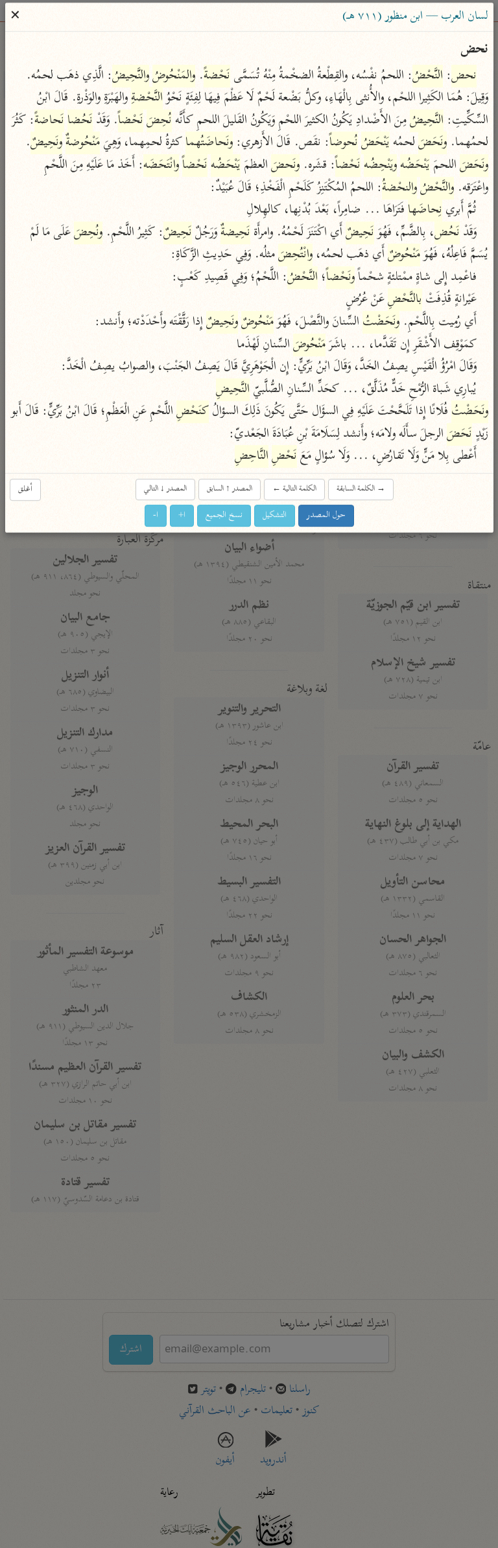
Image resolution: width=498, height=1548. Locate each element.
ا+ (181, 515)
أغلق (25, 489)
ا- (155, 515)
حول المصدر (326, 515)
